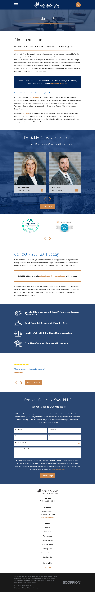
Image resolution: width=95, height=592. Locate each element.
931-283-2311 (47, 501)
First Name (18, 429)
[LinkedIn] (54, 567)
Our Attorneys (47, 540)
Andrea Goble (33, 97)
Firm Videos (47, 536)
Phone (17, 436)
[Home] (46, 5)
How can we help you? (22, 449)
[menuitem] (17, 588)
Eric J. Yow (25, 113)
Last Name (52, 429)
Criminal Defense (47, 553)
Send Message (47, 476)
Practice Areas (47, 544)
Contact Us (47, 557)
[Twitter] (45, 567)
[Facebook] (41, 567)
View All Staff (47, 206)
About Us (47, 532)
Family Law (47, 549)
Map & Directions (47, 517)
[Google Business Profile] (50, 567)
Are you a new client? (21, 442)
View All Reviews (33, 383)
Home (47, 527)
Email (50, 436)
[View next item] (50, 199)
